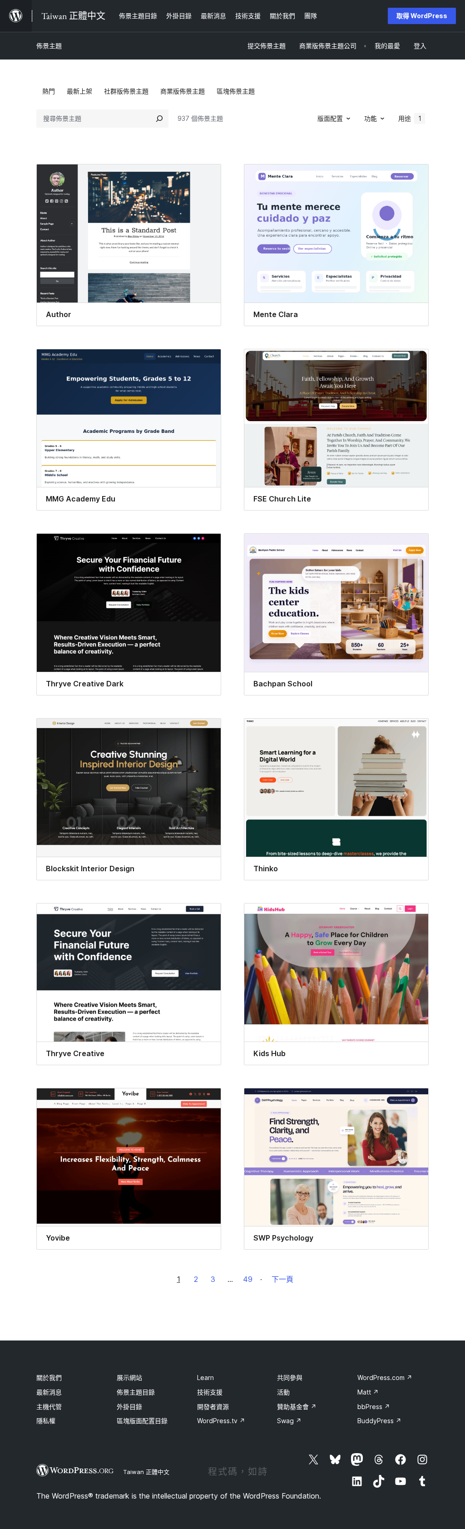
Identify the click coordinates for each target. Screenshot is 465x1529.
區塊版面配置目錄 (142, 1421)
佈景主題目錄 (136, 1392)
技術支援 (210, 1392)
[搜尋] (159, 118)
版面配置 (330, 118)
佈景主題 (49, 46)
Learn (205, 1377)
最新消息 (49, 1392)
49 (247, 1279)
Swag (289, 1421)
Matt (368, 1392)
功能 (370, 118)
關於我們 (49, 1377)
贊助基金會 (297, 1406)
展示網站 (129, 1377)
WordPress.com (384, 1377)
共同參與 (289, 1377)
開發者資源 (213, 1406)
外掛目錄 (129, 1406)
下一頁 (282, 1279)
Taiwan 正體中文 (146, 1471)
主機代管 (49, 1406)
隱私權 (45, 1421)
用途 (409, 118)
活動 (283, 1392)
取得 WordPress (421, 16)
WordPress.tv (221, 1421)
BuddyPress (379, 1421)
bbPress (373, 1406)
